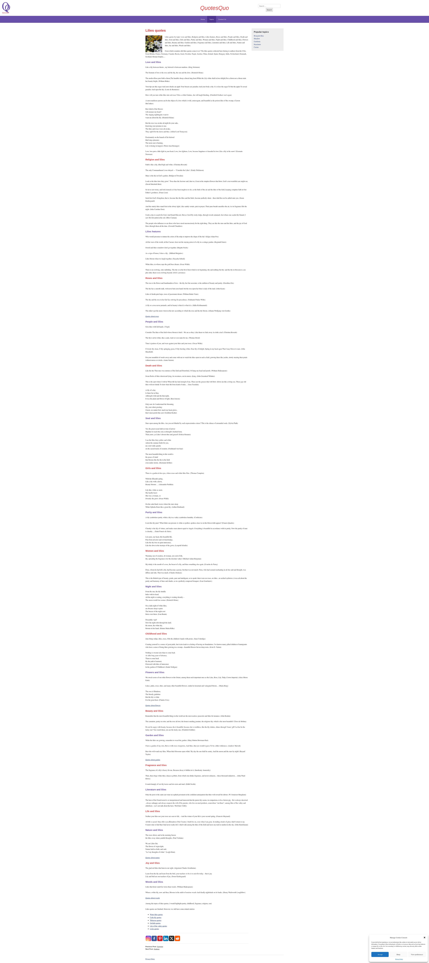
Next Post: (152, 949)
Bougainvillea (259, 36)
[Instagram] (148, 938)
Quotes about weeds (152, 898)
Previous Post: (154, 946)
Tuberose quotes (155, 920)
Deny (398, 954)
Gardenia (257, 41)
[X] (171, 938)
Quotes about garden (152, 760)
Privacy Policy (399, 959)
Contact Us (222, 19)
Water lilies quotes (156, 914)
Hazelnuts (257, 44)
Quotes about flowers (152, 705)
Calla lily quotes (155, 917)
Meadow (257, 38)
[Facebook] (154, 938)
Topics (211, 19)
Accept (380, 954)
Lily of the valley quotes (158, 926)
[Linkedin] (165, 938)
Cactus (256, 47)
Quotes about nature (152, 857)
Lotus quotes (154, 929)
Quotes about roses (152, 316)
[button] (424, 937)
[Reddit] (177, 938)
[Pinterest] (160, 938)
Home (203, 19)
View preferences (417, 954)
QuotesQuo (214, 8)
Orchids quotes (155, 923)
